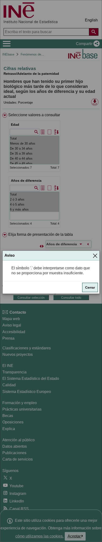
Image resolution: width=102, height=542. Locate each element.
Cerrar (90, 287)
